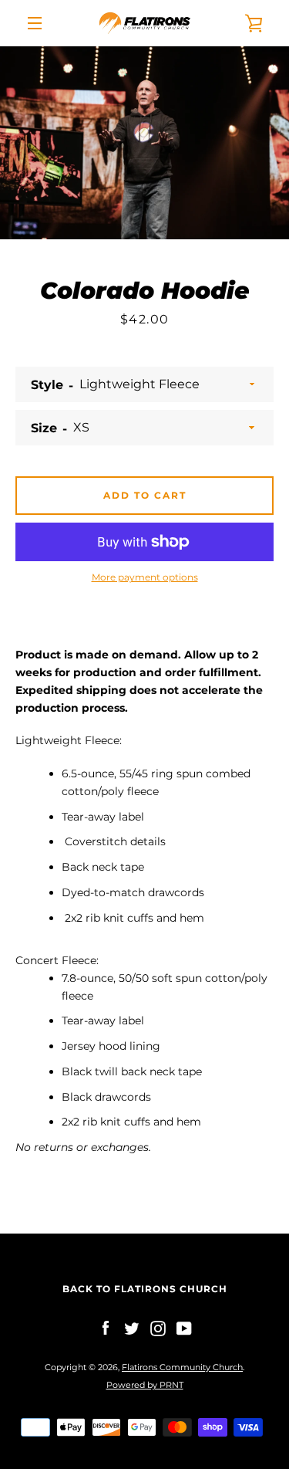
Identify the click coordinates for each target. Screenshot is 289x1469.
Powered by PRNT (144, 1384)
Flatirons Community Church (182, 1367)
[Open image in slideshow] (144, 142)
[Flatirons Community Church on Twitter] (131, 1328)
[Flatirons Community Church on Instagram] (158, 1328)
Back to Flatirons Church (144, 1289)
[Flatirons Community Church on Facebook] (105, 1328)
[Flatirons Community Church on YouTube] (184, 1328)
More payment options (145, 577)
